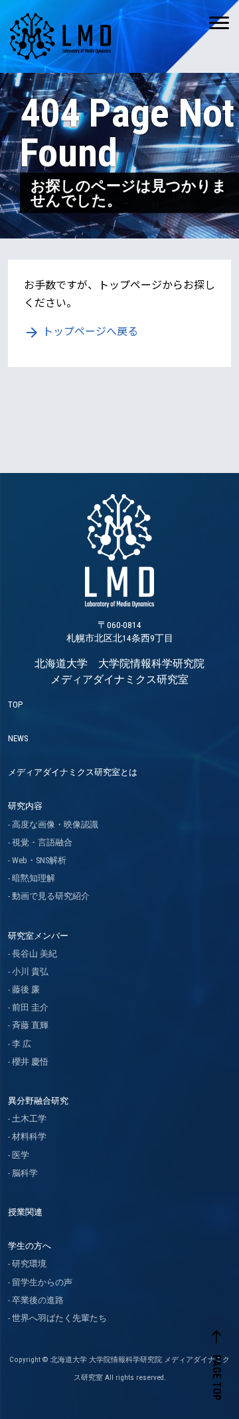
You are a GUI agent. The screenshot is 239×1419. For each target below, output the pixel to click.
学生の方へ (29, 1246)
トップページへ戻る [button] (81, 331)
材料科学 (29, 1136)
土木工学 (29, 1119)
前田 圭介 (30, 1007)
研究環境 (29, 1264)
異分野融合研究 (38, 1101)
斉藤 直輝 (30, 1025)
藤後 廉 (26, 989)
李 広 (21, 1044)
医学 (20, 1155)
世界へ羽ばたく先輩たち (59, 1318)
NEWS (18, 738)
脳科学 (25, 1173)
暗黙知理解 (33, 878)
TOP (15, 705)
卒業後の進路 (38, 1300)
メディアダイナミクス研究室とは (72, 772)
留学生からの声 (42, 1282)
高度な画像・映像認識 (55, 824)
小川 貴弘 (30, 971)
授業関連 (25, 1212)
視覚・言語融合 (42, 842)
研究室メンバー (38, 936)
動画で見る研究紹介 (51, 896)
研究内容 (25, 806)
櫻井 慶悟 (30, 1062)
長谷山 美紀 (34, 954)
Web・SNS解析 (39, 860)
